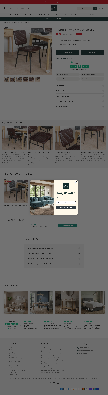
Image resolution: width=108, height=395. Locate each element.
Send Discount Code (66, 207)
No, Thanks (66, 210)
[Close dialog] (76, 182)
